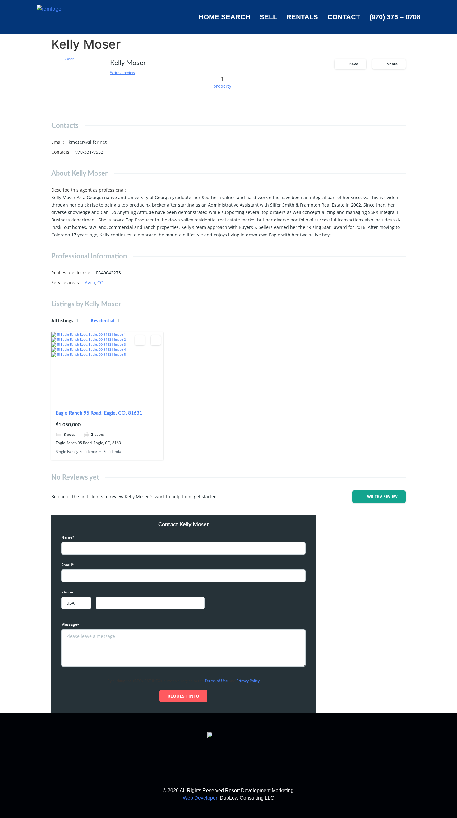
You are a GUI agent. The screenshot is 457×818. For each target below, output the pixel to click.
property (222, 86)
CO (100, 283)
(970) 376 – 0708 (394, 17)
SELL (268, 17)
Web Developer (200, 798)
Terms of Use (216, 680)
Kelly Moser (128, 62)
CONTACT (343, 17)
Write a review (122, 72)
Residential (105, 320)
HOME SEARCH (224, 17)
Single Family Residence (76, 451)
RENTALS (302, 17)
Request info (183, 696)
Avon (90, 283)
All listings (65, 320)
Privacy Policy (248, 680)
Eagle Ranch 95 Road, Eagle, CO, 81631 (99, 413)
